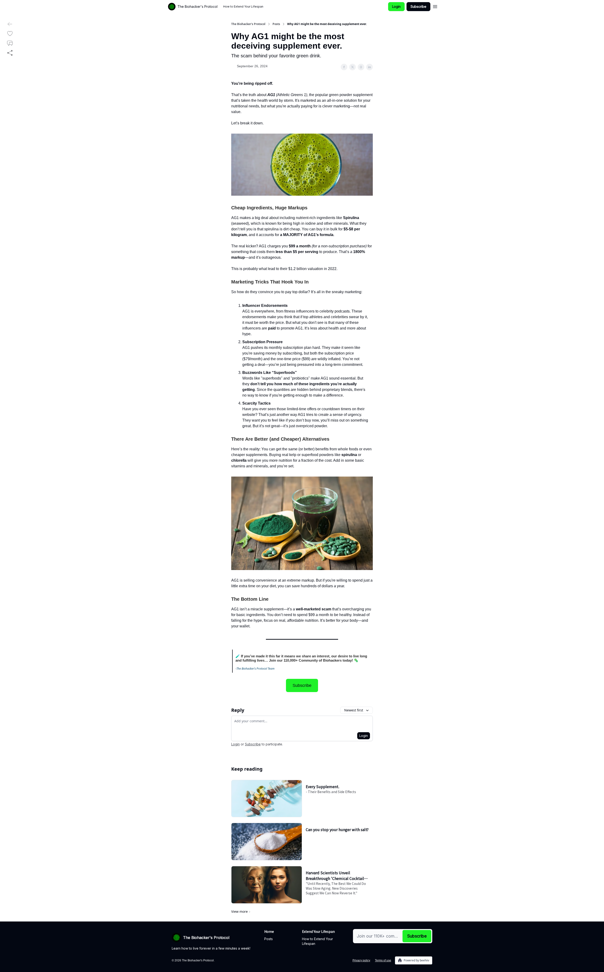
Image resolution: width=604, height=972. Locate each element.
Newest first (353, 710)
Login (396, 6)
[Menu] (435, 5)
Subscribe (418, 6)
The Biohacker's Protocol (248, 24)
